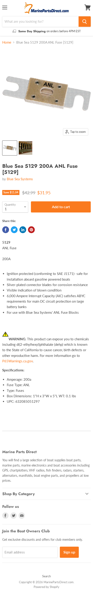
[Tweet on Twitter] (14, 229)
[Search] (85, 21)
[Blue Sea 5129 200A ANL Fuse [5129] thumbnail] (9, 148)
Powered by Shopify (46, 587)
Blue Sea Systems (20, 179)
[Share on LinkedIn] (22, 229)
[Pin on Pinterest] (31, 229)
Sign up (69, 552)
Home (6, 42)
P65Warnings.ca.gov (17, 361)
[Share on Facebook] (5, 229)
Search (46, 576)
